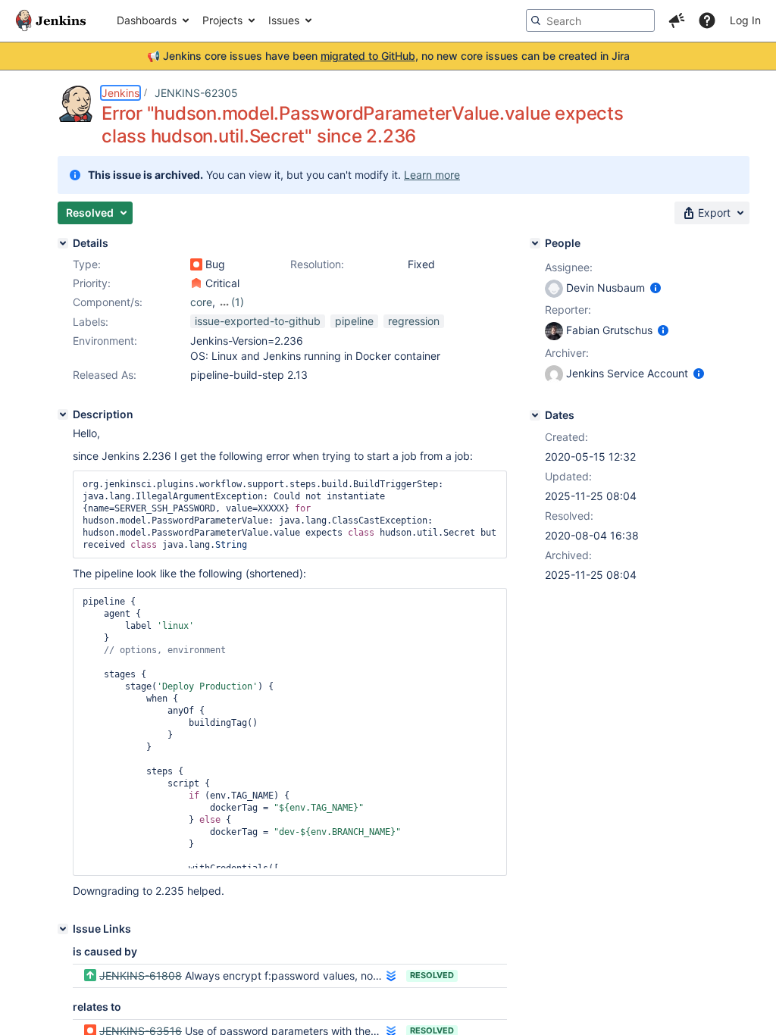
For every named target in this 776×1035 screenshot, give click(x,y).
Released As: (104, 374)
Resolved (432, 975)
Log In (745, 20)
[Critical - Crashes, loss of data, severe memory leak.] (196, 283)
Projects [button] (222, 20)
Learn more (432, 174)
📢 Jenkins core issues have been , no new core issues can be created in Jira (388, 55)
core (201, 301)
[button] (677, 20)
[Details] (63, 243)
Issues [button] (283, 20)
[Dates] (535, 415)
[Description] (63, 414)
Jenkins (120, 92)
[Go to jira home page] (51, 20)
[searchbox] (590, 20)
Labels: (90, 321)
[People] (535, 243)
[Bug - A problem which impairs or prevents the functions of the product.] (196, 264)
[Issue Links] (63, 929)
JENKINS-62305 (196, 92)
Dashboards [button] (147, 20)
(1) (237, 301)
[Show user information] (655, 287)
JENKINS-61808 (140, 975)
